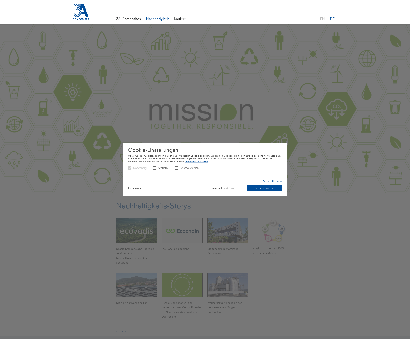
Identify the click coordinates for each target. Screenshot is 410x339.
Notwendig (140, 168)
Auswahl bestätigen (223, 187)
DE (332, 19)
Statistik (163, 168)
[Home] (81, 14)
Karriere (180, 19)
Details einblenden (271, 181)
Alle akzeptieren (264, 188)
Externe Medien (189, 168)
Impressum (134, 188)
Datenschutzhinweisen (196, 161)
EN (322, 19)
